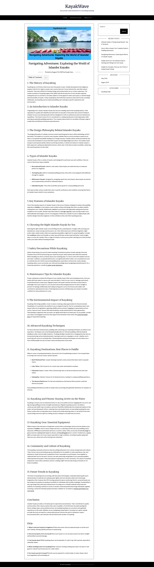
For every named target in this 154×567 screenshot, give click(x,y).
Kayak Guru (69, 72)
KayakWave (77, 6)
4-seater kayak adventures (54, 265)
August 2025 (105, 82)
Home (65, 17)
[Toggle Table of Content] (45, 77)
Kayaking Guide (75, 17)
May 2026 (104, 78)
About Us (87, 17)
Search (102, 26)
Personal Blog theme (88, 564)
